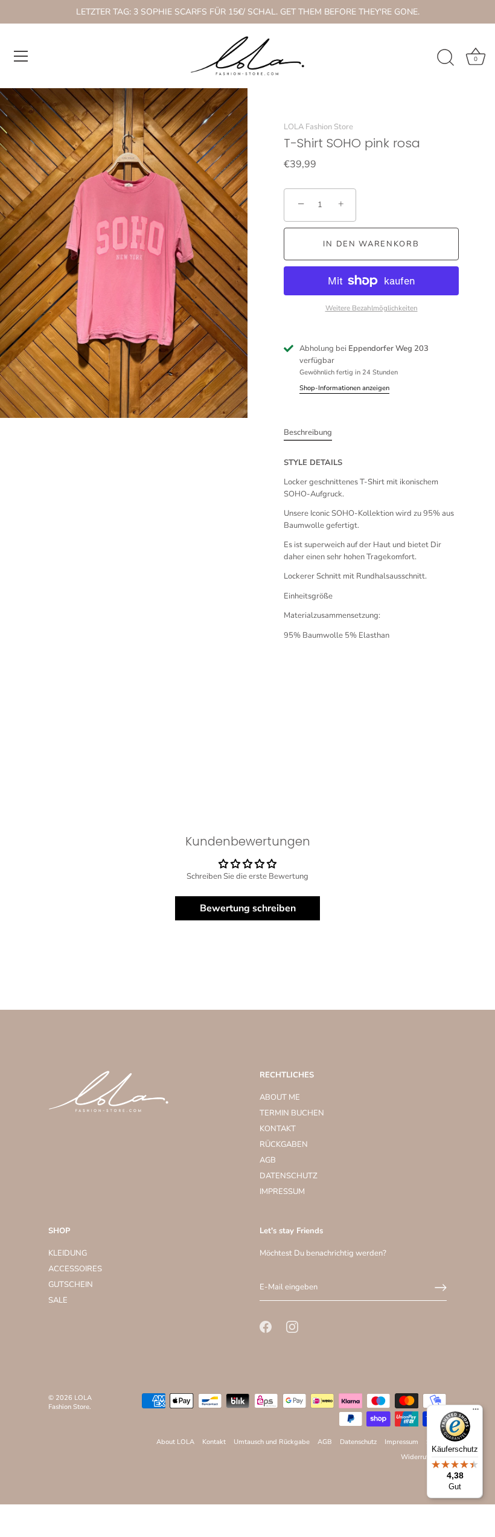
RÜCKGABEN (284, 1144)
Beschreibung (308, 432)
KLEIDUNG (67, 1253)
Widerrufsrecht (424, 1457)
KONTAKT (278, 1128)
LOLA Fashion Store (318, 126)
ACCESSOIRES (75, 1268)
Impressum (401, 1441)
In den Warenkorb (371, 244)
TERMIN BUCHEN (292, 1113)
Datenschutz (358, 1441)
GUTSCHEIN (70, 1284)
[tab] (314, 433)
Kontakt (214, 1441)
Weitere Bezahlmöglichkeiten (371, 308)
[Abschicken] (441, 1288)
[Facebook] (266, 1326)
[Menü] (21, 56)
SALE (58, 1300)
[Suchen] (445, 58)
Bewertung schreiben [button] (248, 908)
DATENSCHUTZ (289, 1175)
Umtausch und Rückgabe (272, 1441)
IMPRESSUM (282, 1191)
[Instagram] (292, 1326)
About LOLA (175, 1441)
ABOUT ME (280, 1097)
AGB (268, 1160)
